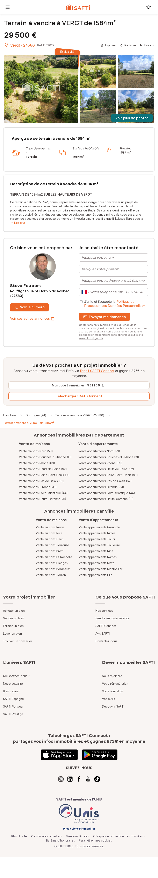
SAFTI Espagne (13, 699)
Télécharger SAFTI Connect (79, 396)
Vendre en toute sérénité (112, 618)
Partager (130, 45)
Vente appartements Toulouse (99, 545)
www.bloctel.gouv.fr (91, 338)
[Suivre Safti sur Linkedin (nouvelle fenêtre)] (70, 779)
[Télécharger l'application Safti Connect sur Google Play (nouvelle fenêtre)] (99, 754)
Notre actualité (13, 683)
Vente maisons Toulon (51, 575)
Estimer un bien (13, 626)
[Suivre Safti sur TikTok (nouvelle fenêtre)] (97, 779)
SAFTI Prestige (13, 714)
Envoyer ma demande (107, 317)
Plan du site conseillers (46, 836)
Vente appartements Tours (97, 539)
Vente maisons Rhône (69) (37, 463)
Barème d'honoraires (60, 840)
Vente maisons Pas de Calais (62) (41, 481)
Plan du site (19, 836)
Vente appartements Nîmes (97, 533)
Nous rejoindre (112, 676)
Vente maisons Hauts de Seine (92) (43, 469)
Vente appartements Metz (96, 563)
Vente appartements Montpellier (100, 569)
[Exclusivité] (41, 89)
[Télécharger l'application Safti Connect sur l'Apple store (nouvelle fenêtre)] (59, 754)
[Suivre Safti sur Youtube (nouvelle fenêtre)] (88, 779)
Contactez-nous (106, 641)
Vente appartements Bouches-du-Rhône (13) (108, 457)
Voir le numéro (32, 307)
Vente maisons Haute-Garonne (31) (42, 499)
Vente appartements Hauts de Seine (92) (106, 469)
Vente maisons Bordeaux (53, 569)
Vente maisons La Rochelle (54, 557)
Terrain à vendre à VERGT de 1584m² (28, 423)
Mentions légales (77, 836)
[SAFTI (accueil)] (78, 7)
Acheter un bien (14, 610)
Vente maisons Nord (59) (36, 451)
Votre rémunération (115, 683)
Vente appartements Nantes (98, 557)
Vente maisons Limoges (52, 563)
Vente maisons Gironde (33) (38, 487)
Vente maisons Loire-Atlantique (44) (43, 493)
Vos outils (108, 699)
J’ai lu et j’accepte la (114, 303)
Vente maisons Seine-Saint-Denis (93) (45, 475)
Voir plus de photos (132, 118)
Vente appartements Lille (95, 575)
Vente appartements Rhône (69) (100, 463)
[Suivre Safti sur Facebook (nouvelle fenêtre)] (79, 779)
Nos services (104, 610)
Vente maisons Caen (50, 539)
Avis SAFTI (102, 633)
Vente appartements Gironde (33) (101, 487)
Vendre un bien (13, 618)
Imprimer (111, 45)
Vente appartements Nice (96, 551)
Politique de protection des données (118, 836)
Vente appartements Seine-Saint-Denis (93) (108, 475)
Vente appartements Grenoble (99, 527)
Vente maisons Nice (49, 533)
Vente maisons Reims (50, 527)
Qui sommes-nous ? (16, 676)
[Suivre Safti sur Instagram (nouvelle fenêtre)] (61, 779)
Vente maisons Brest (49, 551)
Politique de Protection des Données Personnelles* (114, 303)
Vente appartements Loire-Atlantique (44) (106, 493)
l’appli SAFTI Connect (97, 371)
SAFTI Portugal (13, 706)
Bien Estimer (11, 691)
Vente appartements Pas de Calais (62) (105, 481)
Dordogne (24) (36, 415)
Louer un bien (12, 633)
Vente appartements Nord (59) (99, 451)
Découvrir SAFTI (113, 706)
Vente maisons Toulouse (52, 545)
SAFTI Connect (105, 626)
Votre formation (112, 691)
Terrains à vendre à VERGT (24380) (79, 415)
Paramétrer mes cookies (95, 840)
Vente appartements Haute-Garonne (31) (106, 499)
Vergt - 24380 (22, 45)
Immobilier (10, 415)
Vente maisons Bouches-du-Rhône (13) (45, 457)
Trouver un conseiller (17, 641)
